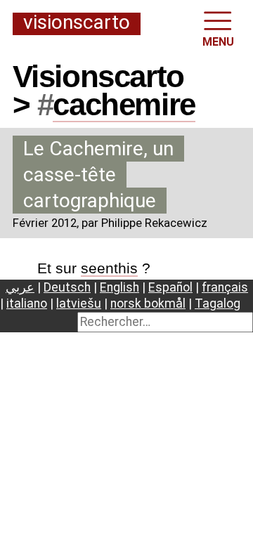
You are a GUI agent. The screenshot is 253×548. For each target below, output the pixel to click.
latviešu (78, 303)
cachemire (124, 104)
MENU (218, 41)
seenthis (109, 268)
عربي (20, 287)
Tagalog (217, 303)
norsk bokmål (148, 303)
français (225, 287)
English (119, 287)
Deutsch (67, 287)
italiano (26, 303)
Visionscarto (76, 23)
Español (170, 287)
